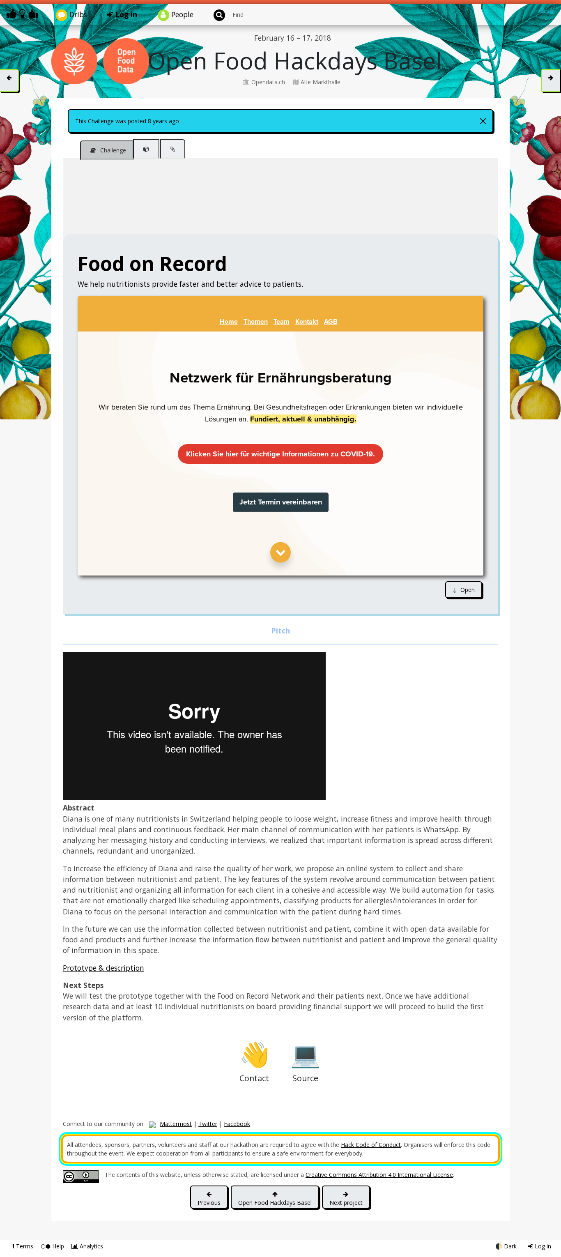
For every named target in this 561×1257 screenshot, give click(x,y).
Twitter (207, 1124)
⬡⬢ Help (53, 1246)
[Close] (483, 121)
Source (305, 1053)
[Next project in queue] (550, 80)
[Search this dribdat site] (215, 14)
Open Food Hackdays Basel (275, 1202)
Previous (209, 1202)
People (181, 14)
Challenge (112, 150)
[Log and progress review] (172, 149)
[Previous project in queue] (9, 80)
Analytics (90, 1246)
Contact (254, 1053)
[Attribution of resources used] (146, 149)
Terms (24, 1246)
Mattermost (176, 1124)
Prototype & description (103, 968)
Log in (125, 14)
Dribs (77, 14)
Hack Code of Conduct (371, 1145)
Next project (346, 1202)
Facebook (237, 1124)
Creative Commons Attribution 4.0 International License (379, 1175)
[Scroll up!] (546, 10)
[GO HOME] (24, 13)
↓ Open (464, 590)
